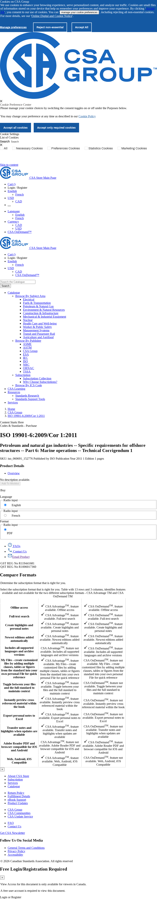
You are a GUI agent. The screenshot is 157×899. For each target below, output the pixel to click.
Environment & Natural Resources (44, 309)
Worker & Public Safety (37, 327)
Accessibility (15, 854)
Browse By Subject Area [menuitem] (30, 296)
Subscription (15, 779)
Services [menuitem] (13, 402)
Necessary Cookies (29, 148)
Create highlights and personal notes (19, 627)
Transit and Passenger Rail (39, 333)
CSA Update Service (20, 816)
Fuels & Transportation (37, 302)
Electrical (28, 299)
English (20, 214)
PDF (10, 533)
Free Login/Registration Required (33, 869)
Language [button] (14, 211)
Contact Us (14, 826)
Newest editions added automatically (19, 639)
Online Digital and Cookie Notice (51, 16)
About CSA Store (18, 776)
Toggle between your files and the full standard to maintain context (19, 688)
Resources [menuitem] (14, 392)
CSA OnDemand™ (20, 232)
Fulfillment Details (19, 796)
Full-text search (19, 616)
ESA (26, 354)
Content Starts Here (12, 422)
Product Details (12, 466)
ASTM (27, 347)
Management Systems (36, 330)
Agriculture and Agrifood (38, 337)
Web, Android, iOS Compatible (19, 760)
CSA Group (30, 351)
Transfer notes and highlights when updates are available (19, 731)
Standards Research (27, 395)
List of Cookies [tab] (9, 137)
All (5, 148)
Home (11, 409)
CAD (18, 201)
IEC (25, 357)
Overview (14, 473)
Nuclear (28, 320)
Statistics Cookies (100, 148)
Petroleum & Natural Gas (38, 306)
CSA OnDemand (103, 601)
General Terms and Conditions (26, 847)
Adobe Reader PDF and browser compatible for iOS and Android (19, 747)
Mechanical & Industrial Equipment (44, 316)
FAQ (11, 823)
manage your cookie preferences (79, 12)
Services (13, 783)
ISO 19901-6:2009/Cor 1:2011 (26, 415)
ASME (27, 344)
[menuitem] (90, 299)
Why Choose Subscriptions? (40, 381)
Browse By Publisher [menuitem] (28, 340)
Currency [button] (13, 221)
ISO (25, 361)
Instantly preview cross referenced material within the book (19, 703)
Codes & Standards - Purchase (18, 425)
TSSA (27, 371)
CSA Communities (19, 813)
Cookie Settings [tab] (9, 134)
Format (4, 521)
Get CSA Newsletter (12, 833)
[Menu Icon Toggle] (9, 205)
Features (19, 600)
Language (6, 496)
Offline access (19, 607)
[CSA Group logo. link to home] (78, 97)
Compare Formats (18, 574)
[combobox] (17, 282)
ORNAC (28, 368)
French (19, 194)
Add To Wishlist (10, 483)
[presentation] (1, 101)
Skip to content (9, 164)
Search (5, 141)
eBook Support (17, 799)
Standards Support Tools (30, 399)
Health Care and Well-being (40, 323)
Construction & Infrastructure (40, 313)
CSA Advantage (59, 601)
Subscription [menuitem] (22, 375)
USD (11, 198)
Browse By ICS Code (28, 385)
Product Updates (18, 803)
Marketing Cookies (134, 148)
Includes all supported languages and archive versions (19, 651)
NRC (26, 364)
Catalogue (14, 786)
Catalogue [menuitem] (14, 292)
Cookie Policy (87, 116)
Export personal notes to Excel (19, 717)
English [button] (12, 191)
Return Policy (16, 792)
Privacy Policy (16, 851)
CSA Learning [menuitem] (16, 388)
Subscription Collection (37, 378)
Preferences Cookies (65, 148)
